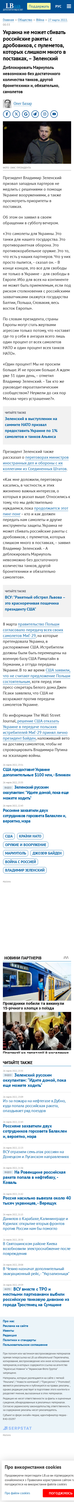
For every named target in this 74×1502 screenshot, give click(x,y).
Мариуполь (15, 853)
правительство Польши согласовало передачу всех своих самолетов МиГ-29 (33, 629)
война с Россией (20, 861)
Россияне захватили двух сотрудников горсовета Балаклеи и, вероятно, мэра (34, 816)
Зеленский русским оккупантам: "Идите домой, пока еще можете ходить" (36, 792)
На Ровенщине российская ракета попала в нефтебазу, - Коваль (34, 1177)
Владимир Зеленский (25, 870)
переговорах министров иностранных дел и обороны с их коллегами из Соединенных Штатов (36, 463)
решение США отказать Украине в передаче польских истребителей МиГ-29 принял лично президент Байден (35, 729)
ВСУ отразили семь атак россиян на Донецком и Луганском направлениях (36, 1154)
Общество (25, 20)
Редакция (10, 1335)
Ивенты (8, 1330)
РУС (58, 6)
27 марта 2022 (57, 20)
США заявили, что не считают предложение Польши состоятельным (37, 675)
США (9, 836)
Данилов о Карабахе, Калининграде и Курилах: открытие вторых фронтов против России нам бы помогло (35, 1223)
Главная (8, 20)
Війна (40, 20)
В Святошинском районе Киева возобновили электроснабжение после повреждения (36, 1248)
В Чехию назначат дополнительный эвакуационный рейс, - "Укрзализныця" (36, 1271)
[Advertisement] (37, 912)
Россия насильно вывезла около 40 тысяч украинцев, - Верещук (37, 1200)
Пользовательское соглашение (25, 1345)
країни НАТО (30, 836)
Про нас (8, 1321)
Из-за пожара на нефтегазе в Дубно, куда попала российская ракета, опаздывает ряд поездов (34, 1105)
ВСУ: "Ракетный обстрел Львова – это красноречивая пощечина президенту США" (35, 603)
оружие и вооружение (25, 844)
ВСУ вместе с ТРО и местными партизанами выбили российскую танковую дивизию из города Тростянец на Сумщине (36, 1296)
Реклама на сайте (15, 1326)
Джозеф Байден (47, 853)
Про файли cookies (17, 1493)
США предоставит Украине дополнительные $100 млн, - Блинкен (36, 772)
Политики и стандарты (19, 1340)
